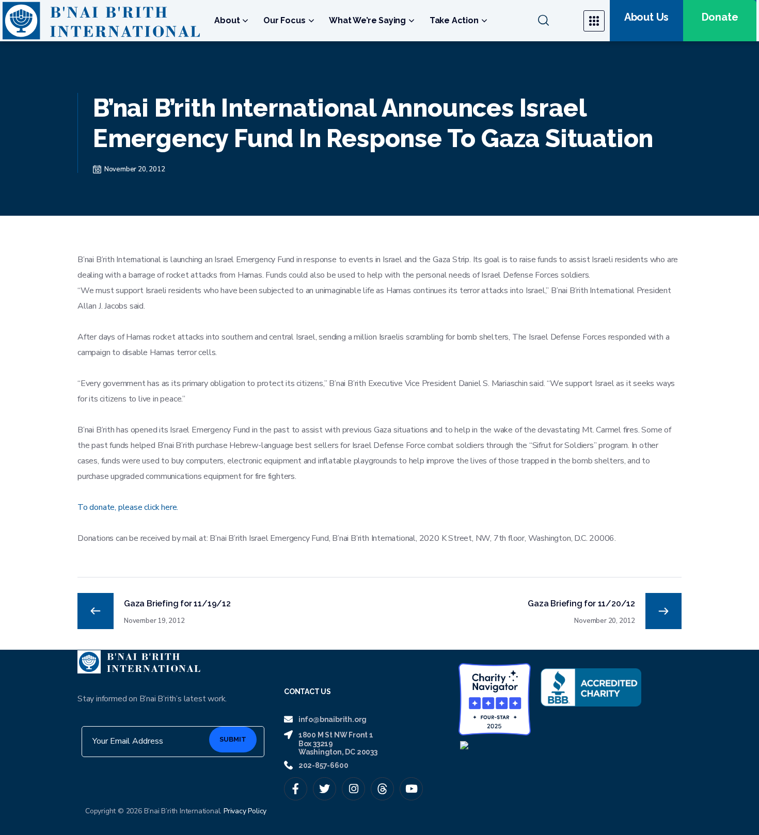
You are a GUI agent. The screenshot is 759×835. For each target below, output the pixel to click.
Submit (232, 739)
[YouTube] (411, 788)
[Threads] (382, 788)
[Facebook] (295, 788)
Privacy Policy (245, 811)
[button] (554, 21)
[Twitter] (324, 788)
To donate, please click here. (127, 507)
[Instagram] (353, 788)
